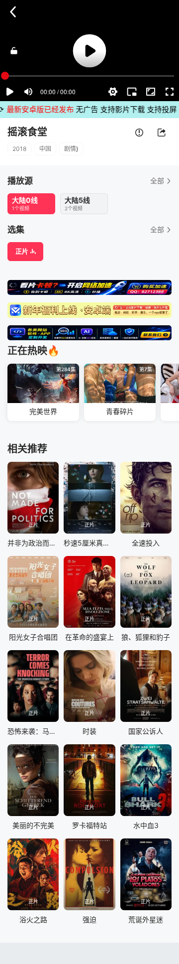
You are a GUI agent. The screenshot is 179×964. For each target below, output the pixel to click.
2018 (19, 148)
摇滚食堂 (27, 132)
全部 (157, 180)
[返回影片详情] (13, 12)
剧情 (70, 148)
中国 (45, 148)
